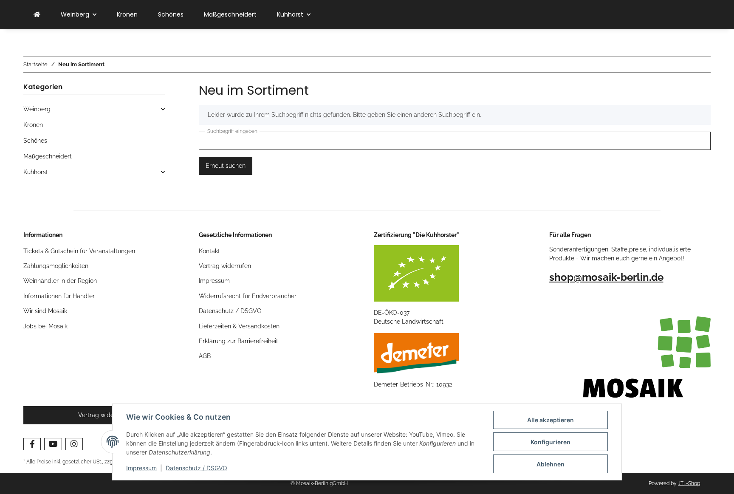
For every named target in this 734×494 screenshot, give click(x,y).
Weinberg (37, 109)
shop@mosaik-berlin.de (606, 277)
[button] (94, 109)
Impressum (141, 467)
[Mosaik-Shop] (37, 14)
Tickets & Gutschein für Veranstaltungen (79, 251)
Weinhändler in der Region (60, 280)
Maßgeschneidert (47, 156)
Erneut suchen (226, 165)
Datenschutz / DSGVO (196, 467)
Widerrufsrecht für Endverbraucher (247, 296)
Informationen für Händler (59, 296)
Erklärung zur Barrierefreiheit (238, 341)
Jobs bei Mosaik (45, 326)
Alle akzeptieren (550, 419)
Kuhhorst (35, 172)
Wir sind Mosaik (45, 311)
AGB (205, 356)
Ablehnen (550, 464)
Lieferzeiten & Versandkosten (239, 326)
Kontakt (209, 251)
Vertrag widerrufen (225, 266)
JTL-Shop (689, 483)
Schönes (35, 140)
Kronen (33, 124)
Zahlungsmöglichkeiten (55, 266)
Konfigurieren (550, 442)
